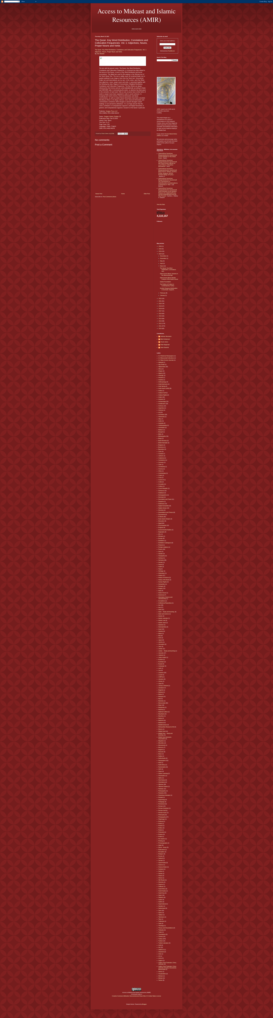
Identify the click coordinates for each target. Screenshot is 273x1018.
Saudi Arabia (162, 862)
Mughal (160, 749)
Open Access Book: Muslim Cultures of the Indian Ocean (169, 278)
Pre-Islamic (161, 839)
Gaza (159, 551)
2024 (160, 251)
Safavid (160, 858)
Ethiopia (160, 536)
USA (159, 958)
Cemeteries (161, 460)
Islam (159, 609)
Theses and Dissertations (165, 928)
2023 (160, 254)
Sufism (160, 902)
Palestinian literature (164, 795)
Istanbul (160, 631)
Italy (159, 635)
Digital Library (162, 508)
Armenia (160, 410)
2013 (160, 321)
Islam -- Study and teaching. (166, 612)
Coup (160, 477)
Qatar (160, 845)
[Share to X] (123, 134)
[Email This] (119, 134)
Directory (161, 510)
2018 (160, 308)
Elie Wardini (100, 53)
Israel (160, 629)
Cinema (160, 469)
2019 (160, 306)
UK (159, 947)
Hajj (159, 569)
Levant (160, 675)
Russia (160, 856)
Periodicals (161, 804)
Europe (160, 538)
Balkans (160, 430)
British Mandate (162, 443)
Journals (160, 653)
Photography (162, 817)
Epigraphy (161, 532)
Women (160, 978)
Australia (160, 423)
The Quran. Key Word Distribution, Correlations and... (168, 269)
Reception (161, 852)
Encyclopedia (162, 525)
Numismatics (162, 767)
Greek (160, 564)
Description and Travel (164, 499)
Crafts (160, 482)
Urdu (159, 954)
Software (160, 886)
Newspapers (162, 760)
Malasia (160, 692)
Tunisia (160, 936)
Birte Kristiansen (165, 339)
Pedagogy (161, 802)
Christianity (161, 466)
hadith (160, 566)
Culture (160, 486)
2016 (160, 313)
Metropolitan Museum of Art (166, 727)
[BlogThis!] (121, 134)
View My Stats (161, 204)
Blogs (160, 438)
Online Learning (163, 773)
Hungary (160, 586)
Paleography (162, 791)
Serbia (160, 871)
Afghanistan (161, 366)
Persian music (162, 812)
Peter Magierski (165, 344)
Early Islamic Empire (164, 519)
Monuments (161, 745)
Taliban (160, 915)
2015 (160, 316)
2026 (160, 246)
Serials (160, 873)
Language (161, 666)
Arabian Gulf (162, 393)
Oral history (161, 780)
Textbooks (161, 921)
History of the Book (163, 580)
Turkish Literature (163, 943)
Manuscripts (161, 703)
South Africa (161, 889)
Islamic (160, 616)
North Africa (161, 765)
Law (159, 670)
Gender (160, 553)
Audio (160, 421)
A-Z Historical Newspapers (166, 356)
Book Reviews (162, 440)
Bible (159, 434)
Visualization (162, 973)
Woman (160, 976)
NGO (159, 762)
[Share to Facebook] (125, 134)
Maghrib (160, 690)
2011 (160, 326)
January (162, 295)
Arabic (160, 397)
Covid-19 (161, 480)
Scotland (160, 869)
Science (160, 865)
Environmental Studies (164, 530)
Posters (160, 834)
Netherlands (162, 758)
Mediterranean (162, 725)
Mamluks (161, 701)
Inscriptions (161, 601)
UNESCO (161, 949)
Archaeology (162, 401)
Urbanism (161, 952)
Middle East (161, 731)
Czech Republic (163, 488)
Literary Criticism (163, 685)
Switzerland (161, 908)
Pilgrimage (161, 819)
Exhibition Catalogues (164, 543)
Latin (159, 668)
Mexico (160, 729)
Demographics (162, 495)
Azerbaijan (161, 427)
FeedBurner (171, 51)
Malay (160, 694)
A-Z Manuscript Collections (166, 358)
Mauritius (161, 716)
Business (161, 447)
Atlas (159, 419)
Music (160, 754)
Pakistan (160, 789)
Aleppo (160, 371)
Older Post (147, 193)
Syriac (160, 912)
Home (123, 193)
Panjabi (160, 797)
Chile (159, 464)
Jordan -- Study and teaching (166, 651)
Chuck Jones (164, 342)
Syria (159, 910)
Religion (160, 854)
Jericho (160, 642)
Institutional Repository (165, 603)
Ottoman (160, 784)
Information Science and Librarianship (165, 597)
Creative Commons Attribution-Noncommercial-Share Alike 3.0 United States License (136, 996)
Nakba (160, 756)
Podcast (160, 821)
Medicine (161, 720)
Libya (160, 683)
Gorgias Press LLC (112, 111)
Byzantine (161, 449)
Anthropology (162, 382)
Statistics (160, 897)
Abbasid (160, 362)
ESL (159, 534)
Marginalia (161, 707)
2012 (160, 323)
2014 (160, 318)
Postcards (161, 832)
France (160, 549)
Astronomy (161, 416)
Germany (161, 560)
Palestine (161, 793)
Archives (160, 406)
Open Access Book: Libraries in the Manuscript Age (169, 274)
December (163, 256)
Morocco (160, 747)
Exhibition (161, 540)
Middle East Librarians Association (164, 737)
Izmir (159, 638)
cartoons (160, 456)
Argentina (161, 408)
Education (161, 521)
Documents (161, 514)
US (159, 956)
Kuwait (160, 664)
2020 (160, 303)
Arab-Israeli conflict (163, 388)
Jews (159, 646)
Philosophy (161, 815)
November (163, 258)
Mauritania (161, 714)
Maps (160, 705)
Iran (159, 605)
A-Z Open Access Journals (166, 360)
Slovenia (160, 882)
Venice (160, 971)
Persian (160, 806)
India (159, 590)
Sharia (160, 875)
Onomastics (161, 775)
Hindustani (161, 573)
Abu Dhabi (161, 364)
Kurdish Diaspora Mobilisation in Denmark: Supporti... (168, 289)
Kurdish (160, 659)
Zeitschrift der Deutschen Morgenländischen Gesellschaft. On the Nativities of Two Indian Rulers (167, 156)
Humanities (161, 584)
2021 (160, 301)
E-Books (160, 516)
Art (159, 412)
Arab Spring (161, 386)
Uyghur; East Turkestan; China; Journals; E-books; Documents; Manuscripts (167, 968)
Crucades (161, 484)
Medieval (161, 722)
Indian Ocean (162, 593)
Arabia (160, 390)
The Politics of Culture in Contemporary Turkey (167, 285)
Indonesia (161, 595)
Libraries (160, 679)
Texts (159, 923)
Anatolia (160, 380)
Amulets (160, 377)
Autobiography (162, 425)
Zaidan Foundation (165, 282)
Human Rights (162, 582)
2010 (160, 328)
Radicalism (161, 849)
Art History (161, 414)
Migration (161, 741)
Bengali (160, 432)
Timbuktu (161, 930)
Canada (160, 453)
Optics (160, 778)
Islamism (160, 625)
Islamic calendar (163, 618)
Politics (160, 828)
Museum (160, 752)
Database (161, 493)
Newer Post (98, 193)
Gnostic (160, 562)
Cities (160, 471)
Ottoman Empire (163, 786)
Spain (160, 895)
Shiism (160, 878)
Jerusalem (161, 644)
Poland (160, 825)
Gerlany (160, 558)
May (161, 261)
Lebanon (161, 672)
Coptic (160, 475)
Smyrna (160, 884)
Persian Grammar (163, 808)
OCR (159, 769)
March (162, 266)
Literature (161, 688)
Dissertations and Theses (165, 512)
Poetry (160, 823)
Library (160, 681)
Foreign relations (163, 547)
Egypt (160, 523)
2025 (160, 249)
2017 (160, 311)
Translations (162, 934)
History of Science (163, 577)
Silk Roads (161, 880)
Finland (160, 545)
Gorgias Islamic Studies (111, 116)
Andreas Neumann (165, 336)
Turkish (160, 941)
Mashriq (160, 709)
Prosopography (162, 843)
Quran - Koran (162, 847)
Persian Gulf (162, 810)
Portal (160, 830)
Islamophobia (162, 627)
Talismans (161, 917)
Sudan (160, 899)
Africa (160, 369)
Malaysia (161, 696)
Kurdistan (161, 662)
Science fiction (162, 867)
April (161, 263)
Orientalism (161, 782)
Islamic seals (162, 622)
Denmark (161, 497)
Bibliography (162, 436)
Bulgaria (160, 445)
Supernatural (162, 904)
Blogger (144, 1004)
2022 (160, 298)
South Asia (161, 893)
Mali (159, 698)
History (160, 575)
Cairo (160, 451)
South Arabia (162, 891)
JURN (158, 109)
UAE (159, 945)
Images (160, 588)
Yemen (160, 980)
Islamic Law (161, 620)
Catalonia (161, 458)
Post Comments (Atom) (109, 196)
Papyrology (161, 799)
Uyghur (160, 960)
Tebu (159, 919)
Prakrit (160, 836)
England (160, 527)
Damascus (161, 490)
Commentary (162, 473)
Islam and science (163, 614)
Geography (161, 556)
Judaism (160, 655)
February (163, 293)
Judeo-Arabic (162, 657)
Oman (160, 771)
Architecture (161, 403)
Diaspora (161, 501)
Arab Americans (163, 384)
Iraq (159, 607)
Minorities (161, 743)
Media (160, 718)
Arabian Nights (162, 395)
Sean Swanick (164, 347)
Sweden (160, 906)
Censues (161, 462)
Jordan (160, 648)
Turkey (160, 939)
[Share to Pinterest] (127, 134)
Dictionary (161, 503)
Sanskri (160, 860)
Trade (160, 932)
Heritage (160, 571)
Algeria (160, 373)
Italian (160, 633)
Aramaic (160, 399)
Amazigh (160, 375)
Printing (160, 841)
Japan (160, 640)
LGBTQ (160, 677)
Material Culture (163, 712)
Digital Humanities (163, 506)
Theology (161, 925)
